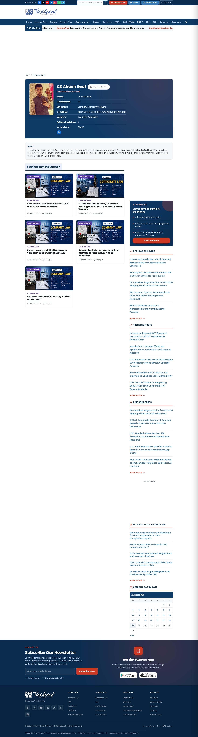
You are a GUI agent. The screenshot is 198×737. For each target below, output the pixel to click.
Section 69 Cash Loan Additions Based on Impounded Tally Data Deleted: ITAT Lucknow (151, 463)
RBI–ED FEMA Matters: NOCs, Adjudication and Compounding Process (147, 308)
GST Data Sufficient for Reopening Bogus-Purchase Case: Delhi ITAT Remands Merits (148, 386)
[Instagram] (55, 2)
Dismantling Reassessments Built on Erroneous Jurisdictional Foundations (82, 28)
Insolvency (100, 710)
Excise (96, 22)
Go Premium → (151, 240)
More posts (136, 318)
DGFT (140, 22)
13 (151, 615)
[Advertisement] (99, 54)
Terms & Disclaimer (165, 726)
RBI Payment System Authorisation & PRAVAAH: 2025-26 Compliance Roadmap (150, 295)
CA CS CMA (128, 22)
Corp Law (176, 22)
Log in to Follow (100, 87)
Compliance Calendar (133, 710)
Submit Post (151, 2)
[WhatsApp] (59, 2)
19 (145, 620)
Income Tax (40, 22)
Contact (153, 710)
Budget (53, 22)
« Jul (132, 635)
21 (157, 620)
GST (117, 22)
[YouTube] (47, 2)
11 (139, 615)
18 (139, 620)
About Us (154, 697)
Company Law (82, 22)
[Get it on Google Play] (128, 675)
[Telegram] (63, 2)
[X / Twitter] (43, 2)
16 (170, 615)
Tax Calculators (129, 714)
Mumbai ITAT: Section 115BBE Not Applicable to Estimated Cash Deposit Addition (150, 349)
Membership (155, 714)
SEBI (155, 22)
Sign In (166, 2)
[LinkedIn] (51, 2)
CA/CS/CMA (100, 714)
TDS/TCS (72, 710)
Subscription (119, 2)
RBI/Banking (100, 706)
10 (133, 615)
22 (164, 620)
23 (170, 620)
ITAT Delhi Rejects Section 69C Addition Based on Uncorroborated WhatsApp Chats (151, 450)
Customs (107, 22)
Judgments (128, 706)
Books (135, 2)
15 (164, 615)
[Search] (105, 3)
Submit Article (156, 702)
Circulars (127, 702)
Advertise (154, 706)
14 (158, 615)
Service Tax (66, 22)
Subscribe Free (87, 671)
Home (29, 22)
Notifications (128, 697)
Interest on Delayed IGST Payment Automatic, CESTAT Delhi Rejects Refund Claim (148, 336)
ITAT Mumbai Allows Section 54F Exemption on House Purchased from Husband (150, 436)
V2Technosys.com (75, 726)
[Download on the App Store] (148, 675)
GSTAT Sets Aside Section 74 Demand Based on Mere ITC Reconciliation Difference (150, 262)
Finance (164, 22)
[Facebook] (39, 2)
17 (133, 620)
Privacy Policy (149, 726)
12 (145, 615)
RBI (147, 22)
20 (151, 620)
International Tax (75, 714)
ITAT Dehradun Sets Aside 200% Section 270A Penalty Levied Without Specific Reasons (151, 363)
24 (133, 625)
